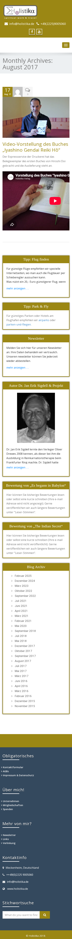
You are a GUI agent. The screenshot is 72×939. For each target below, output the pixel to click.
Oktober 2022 (23, 590)
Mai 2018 (21, 641)
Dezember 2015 (25, 701)
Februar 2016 (23, 696)
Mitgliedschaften (13, 805)
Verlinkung (9, 843)
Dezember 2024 (25, 580)
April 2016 (21, 686)
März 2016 (21, 691)
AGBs (6, 771)
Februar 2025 (23, 575)
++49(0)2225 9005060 (19, 875)
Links (6, 839)
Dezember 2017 (25, 646)
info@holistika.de (21, 24)
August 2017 (23, 661)
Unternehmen (11, 801)
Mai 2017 (21, 671)
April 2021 (21, 611)
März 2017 (21, 676)
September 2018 (25, 631)
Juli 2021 (21, 601)
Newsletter (9, 835)
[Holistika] (36, 11)
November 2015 (25, 706)
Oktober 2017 (23, 651)
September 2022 (25, 595)
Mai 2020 (21, 626)
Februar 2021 (23, 621)
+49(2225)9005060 (53, 24)
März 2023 (21, 585)
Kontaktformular (13, 767)
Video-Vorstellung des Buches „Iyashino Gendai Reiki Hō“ (35, 147)
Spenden (8, 809)
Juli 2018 (21, 636)
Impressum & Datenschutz (18, 775)
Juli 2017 (21, 666)
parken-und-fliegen (18, 324)
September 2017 (25, 656)
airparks (44, 320)
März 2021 (21, 616)
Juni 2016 (21, 681)
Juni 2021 (21, 606)
